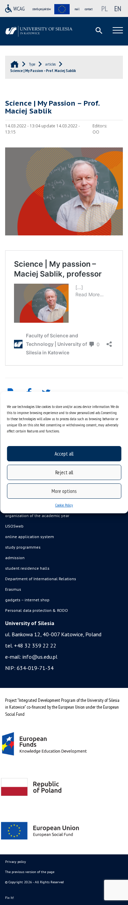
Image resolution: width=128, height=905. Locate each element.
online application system (29, 536)
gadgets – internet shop (27, 599)
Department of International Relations (40, 578)
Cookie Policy (64, 505)
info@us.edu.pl (40, 656)
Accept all (64, 453)
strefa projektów (41, 9)
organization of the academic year (37, 515)
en (117, 8)
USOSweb (14, 526)
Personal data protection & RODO (36, 610)
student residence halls (27, 568)
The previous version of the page (29, 872)
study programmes (23, 547)
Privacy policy (15, 861)
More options (64, 491)
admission (15, 557)
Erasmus (13, 589)
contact (89, 9)
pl (104, 8)
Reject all (64, 472)
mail (77, 9)
